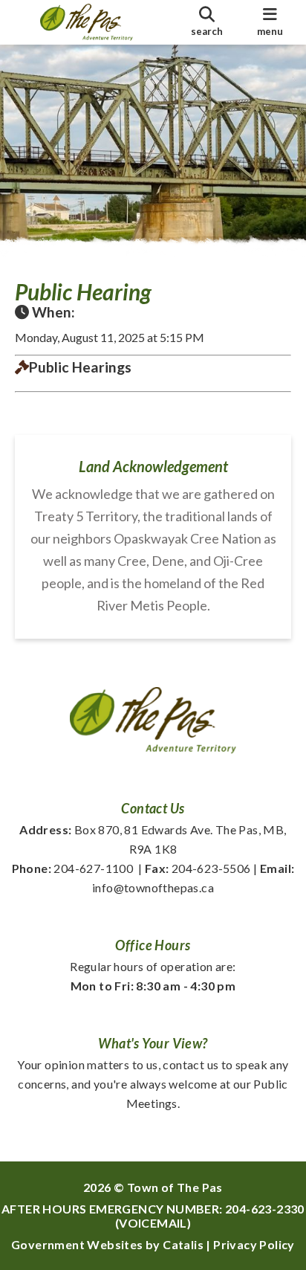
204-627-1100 (73, 868)
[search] (207, 22)
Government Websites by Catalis (107, 1244)
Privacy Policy (254, 1244)
